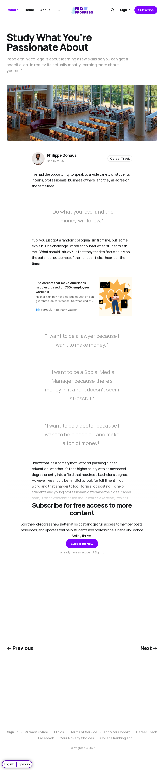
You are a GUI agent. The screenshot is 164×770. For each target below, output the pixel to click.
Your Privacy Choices (77, 738)
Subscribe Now (82, 544)
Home (29, 10)
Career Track (119, 158)
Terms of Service (83, 732)
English (9, 764)
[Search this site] (113, 10)
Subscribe (146, 10)
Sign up (13, 732)
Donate (12, 10)
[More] (58, 10)
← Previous (20, 648)
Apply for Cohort (116, 732)
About (45, 10)
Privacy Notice (36, 732)
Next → (148, 648)
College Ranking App (116, 738)
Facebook (46, 738)
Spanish (24, 764)
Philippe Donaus (62, 155)
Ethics (59, 732)
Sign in (125, 10)
